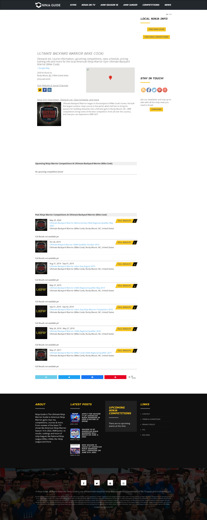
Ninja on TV (88, 5)
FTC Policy (166, 504)
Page (170, 14)
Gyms (73, 5)
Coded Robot (99, 507)
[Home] (47, 5)
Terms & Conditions (151, 419)
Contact (146, 414)
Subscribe (156, 109)
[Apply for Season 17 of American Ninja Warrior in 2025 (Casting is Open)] (75, 418)
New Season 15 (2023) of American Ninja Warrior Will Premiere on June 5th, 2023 (92, 448)
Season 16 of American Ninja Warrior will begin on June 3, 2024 (90, 433)
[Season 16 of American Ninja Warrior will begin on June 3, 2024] (75, 433)
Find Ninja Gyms (156, 29)
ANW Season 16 (109, 5)
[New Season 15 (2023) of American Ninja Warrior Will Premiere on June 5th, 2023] (75, 449)
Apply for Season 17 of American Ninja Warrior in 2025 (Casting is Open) (91, 417)
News (167, 5)
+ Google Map (43, 68)
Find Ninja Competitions (156, 37)
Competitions (150, 5)
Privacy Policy (148, 424)
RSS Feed (146, 435)
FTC (143, 429)
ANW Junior (130, 5)
